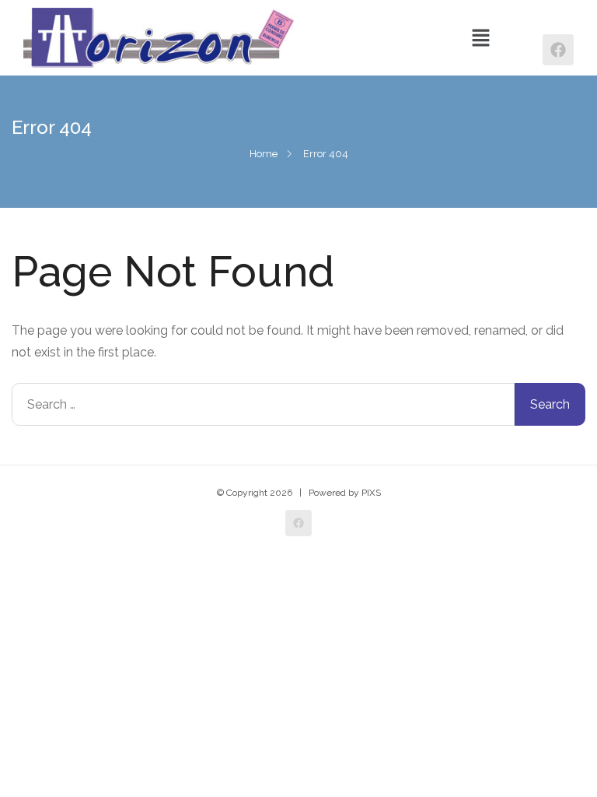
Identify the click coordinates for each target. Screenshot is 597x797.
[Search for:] (263, 404)
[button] (480, 38)
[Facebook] (558, 49)
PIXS (371, 492)
